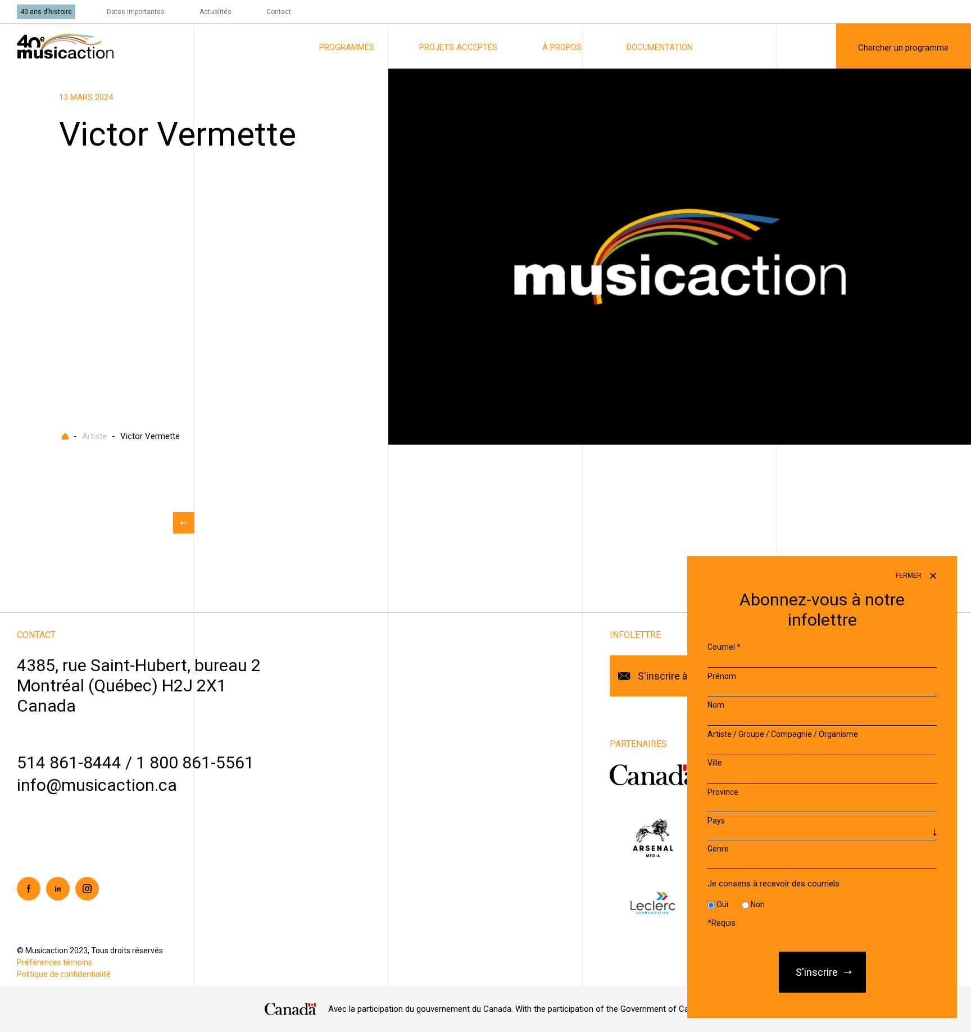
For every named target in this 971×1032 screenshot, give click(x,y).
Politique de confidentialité (64, 974)
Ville (714, 762)
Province (722, 791)
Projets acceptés (458, 47)
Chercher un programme (903, 48)
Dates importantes (136, 12)
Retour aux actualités (183, 522)
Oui (722, 904)
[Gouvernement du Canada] (653, 775)
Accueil (65, 436)
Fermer (909, 576)
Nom (715, 704)
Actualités (215, 12)
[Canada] (291, 1009)
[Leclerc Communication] (653, 903)
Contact (278, 12)
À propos (562, 47)
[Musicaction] (65, 45)
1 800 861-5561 (195, 762)
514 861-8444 (69, 762)
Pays (716, 820)
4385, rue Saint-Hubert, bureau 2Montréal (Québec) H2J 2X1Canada (139, 685)
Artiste (94, 436)
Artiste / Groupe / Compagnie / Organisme (782, 734)
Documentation (660, 47)
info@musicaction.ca (97, 785)
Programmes (346, 47)
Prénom (721, 676)
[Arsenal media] (653, 837)
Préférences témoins (54, 962)
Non (758, 904)
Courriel (724, 646)
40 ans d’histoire (46, 12)
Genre (718, 848)
